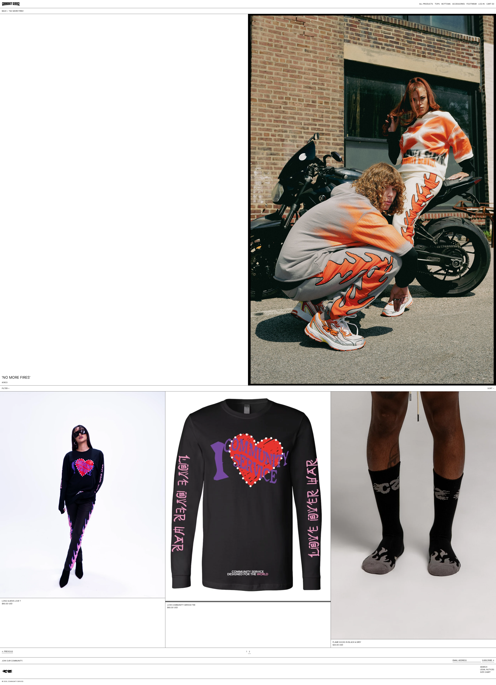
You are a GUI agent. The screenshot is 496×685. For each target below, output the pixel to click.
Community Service (16, 681)
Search (483, 667)
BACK (4, 11)
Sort (489, 388)
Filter (5, 388)
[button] (490, 4)
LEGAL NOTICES (487, 669)
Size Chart (485, 672)
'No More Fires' (16, 11)
